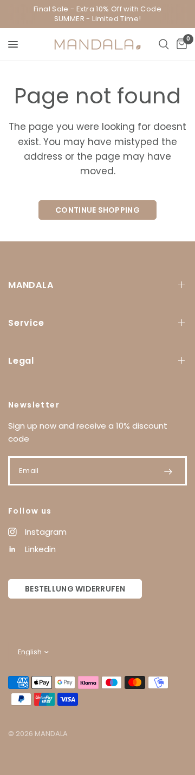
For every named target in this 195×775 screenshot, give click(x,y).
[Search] (164, 44)
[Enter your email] (168, 471)
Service (26, 323)
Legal (21, 360)
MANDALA (31, 285)
